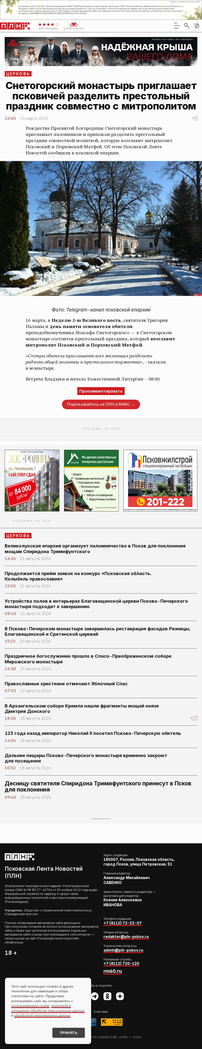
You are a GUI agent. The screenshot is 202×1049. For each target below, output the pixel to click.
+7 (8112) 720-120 (121, 963)
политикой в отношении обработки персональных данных (47, 1008)
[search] (186, 25)
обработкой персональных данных (42, 1015)
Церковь (18, 73)
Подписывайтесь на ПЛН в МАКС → (100, 404)
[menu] (177, 25)
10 (194, 718)
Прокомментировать (101, 391)
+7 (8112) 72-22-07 (122, 923)
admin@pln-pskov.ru (123, 950)
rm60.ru (112, 971)
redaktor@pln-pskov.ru (126, 936)
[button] (196, 25)
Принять (69, 1033)
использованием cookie (30, 1006)
